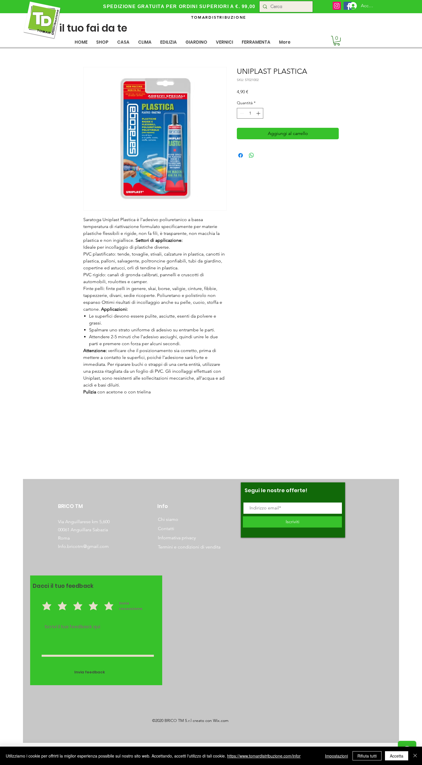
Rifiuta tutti (367, 756)
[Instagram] (337, 6)
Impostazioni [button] (336, 756)
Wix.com (221, 720)
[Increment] (258, 113)
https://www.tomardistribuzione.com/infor (264, 756)
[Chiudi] (415, 755)
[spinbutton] (250, 113)
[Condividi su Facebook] (240, 155)
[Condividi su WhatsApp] (251, 155)
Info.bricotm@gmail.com (83, 546)
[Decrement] (241, 113)
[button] (123, 42)
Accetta (396, 756)
